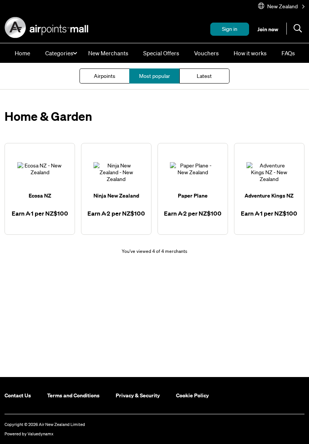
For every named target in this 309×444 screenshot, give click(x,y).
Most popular (154, 76)
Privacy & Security (138, 395)
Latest (204, 76)
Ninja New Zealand (116, 195)
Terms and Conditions (73, 395)
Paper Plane (193, 195)
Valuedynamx (41, 434)
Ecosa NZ (40, 195)
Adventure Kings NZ (269, 195)
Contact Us (18, 395)
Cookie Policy (192, 395)
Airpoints (104, 76)
